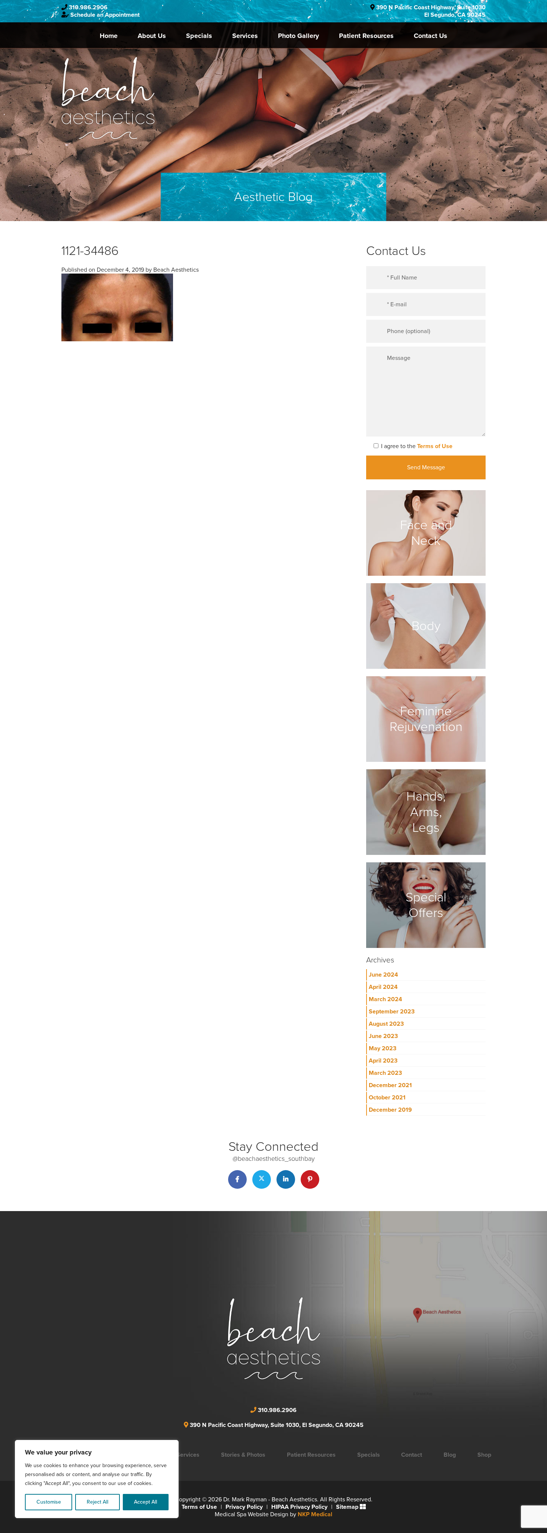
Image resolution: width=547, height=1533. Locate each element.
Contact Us (430, 36)
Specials (199, 36)
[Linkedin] (285, 1179)
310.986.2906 (88, 7)
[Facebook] (237, 1179)
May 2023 (382, 1048)
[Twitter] (261, 1179)
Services (245, 36)
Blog (450, 1455)
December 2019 (390, 1110)
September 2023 (392, 1011)
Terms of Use (434, 446)
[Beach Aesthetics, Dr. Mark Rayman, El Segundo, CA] (108, 98)
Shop (484, 1455)
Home (109, 36)
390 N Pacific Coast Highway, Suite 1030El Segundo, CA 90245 (431, 11)
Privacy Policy (244, 1507)
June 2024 (383, 974)
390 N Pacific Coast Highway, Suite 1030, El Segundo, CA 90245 (277, 1425)
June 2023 (383, 1036)
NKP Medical (315, 1514)
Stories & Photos (243, 1455)
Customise (48, 1502)
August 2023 (386, 1024)
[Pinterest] (310, 1179)
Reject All (97, 1502)
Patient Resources (366, 36)
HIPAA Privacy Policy (299, 1507)
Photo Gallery (298, 36)
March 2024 (385, 999)
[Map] (338, 1327)
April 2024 (383, 987)
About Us (152, 36)
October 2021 (387, 1097)
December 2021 (390, 1085)
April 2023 (383, 1060)
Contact (411, 1455)
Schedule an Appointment (105, 15)
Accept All (145, 1502)
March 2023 (385, 1073)
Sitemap (347, 1507)
